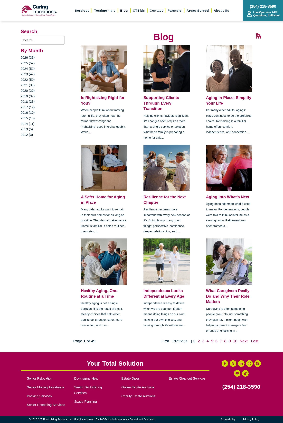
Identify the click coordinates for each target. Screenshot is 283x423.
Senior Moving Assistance (45, 387)
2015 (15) (28, 118)
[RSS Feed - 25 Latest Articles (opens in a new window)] (258, 35)
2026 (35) (28, 57)
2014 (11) (28, 124)
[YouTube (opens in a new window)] (237, 373)
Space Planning (85, 401)
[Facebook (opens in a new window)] (225, 363)
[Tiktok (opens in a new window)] (245, 373)
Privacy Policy (251, 419)
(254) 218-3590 (241, 387)
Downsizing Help (86, 378)
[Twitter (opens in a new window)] (233, 363)
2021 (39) (28, 85)
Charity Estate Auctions (138, 396)
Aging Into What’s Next (227, 197)
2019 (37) (28, 96)
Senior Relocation (39, 378)
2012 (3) (27, 135)
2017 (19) (28, 107)
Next (244, 341)
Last (254, 341)
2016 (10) (28, 112)
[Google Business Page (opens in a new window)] (257, 363)
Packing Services (39, 396)
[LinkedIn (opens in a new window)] (241, 363)
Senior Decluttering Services (88, 390)
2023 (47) (28, 74)
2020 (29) (28, 90)
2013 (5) (27, 129)
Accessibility (228, 419)
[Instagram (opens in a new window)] (249, 363)
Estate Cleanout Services (187, 378)
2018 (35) (28, 101)
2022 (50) (28, 79)
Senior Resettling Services (46, 405)
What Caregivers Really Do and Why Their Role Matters (227, 296)
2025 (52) (28, 63)
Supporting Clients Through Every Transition (161, 103)
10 (235, 341)
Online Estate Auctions (137, 387)
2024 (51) (28, 68)
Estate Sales (130, 378)
